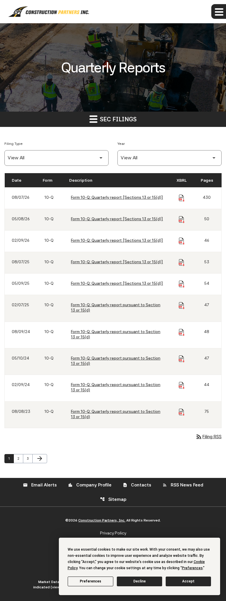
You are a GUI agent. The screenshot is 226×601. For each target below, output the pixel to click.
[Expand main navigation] (218, 11)
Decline (139, 581)
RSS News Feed (182, 485)
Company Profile (90, 485)
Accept (188, 581)
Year (121, 144)
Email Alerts (40, 485)
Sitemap (113, 499)
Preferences (90, 581)
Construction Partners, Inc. (101, 520)
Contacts (137, 485)
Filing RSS (208, 436)
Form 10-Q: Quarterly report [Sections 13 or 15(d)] (117, 197)
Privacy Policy (113, 533)
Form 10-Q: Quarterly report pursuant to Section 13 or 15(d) (115, 307)
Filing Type (13, 144)
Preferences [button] (192, 568)
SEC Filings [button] (117, 119)
